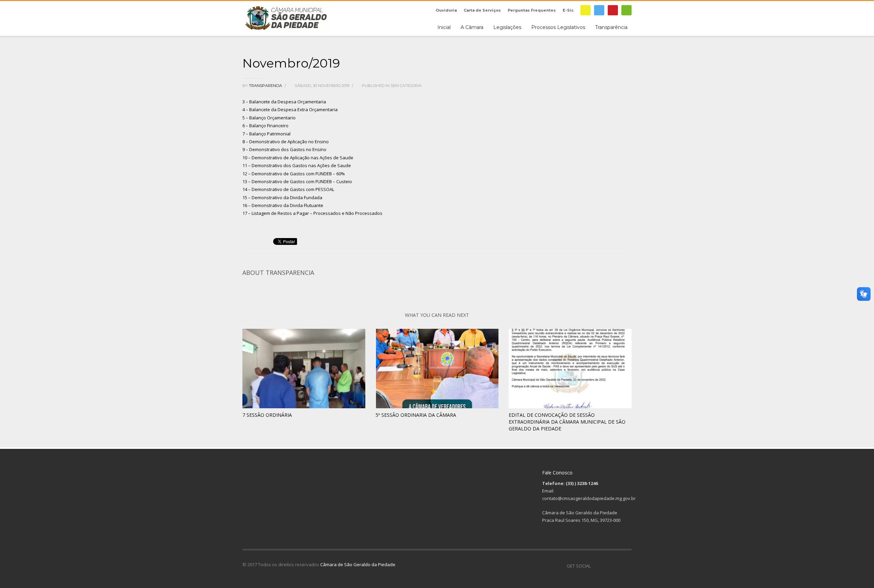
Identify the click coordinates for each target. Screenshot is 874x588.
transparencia (266, 85)
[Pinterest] (613, 10)
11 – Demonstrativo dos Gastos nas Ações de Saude (296, 165)
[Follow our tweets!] (606, 566)
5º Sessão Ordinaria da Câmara (416, 415)
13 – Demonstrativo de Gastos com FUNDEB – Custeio (297, 181)
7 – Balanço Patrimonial (266, 134)
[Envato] (626, 10)
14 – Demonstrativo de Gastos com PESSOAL (288, 189)
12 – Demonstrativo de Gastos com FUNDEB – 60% (293, 174)
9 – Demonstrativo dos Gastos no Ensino (284, 149)
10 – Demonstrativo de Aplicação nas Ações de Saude (297, 158)
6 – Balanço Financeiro (265, 125)
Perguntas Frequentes (532, 10)
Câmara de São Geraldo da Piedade (357, 564)
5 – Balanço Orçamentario (269, 118)
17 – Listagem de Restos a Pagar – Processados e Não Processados (312, 213)
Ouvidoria (446, 10)
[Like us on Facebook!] (596, 566)
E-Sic (568, 10)
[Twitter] (599, 10)
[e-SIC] (585, 10)
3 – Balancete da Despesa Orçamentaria (284, 102)
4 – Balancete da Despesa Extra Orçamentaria (290, 109)
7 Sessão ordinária (267, 415)
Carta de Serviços (482, 10)
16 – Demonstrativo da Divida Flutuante (282, 205)
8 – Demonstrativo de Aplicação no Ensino (285, 141)
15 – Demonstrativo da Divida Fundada (282, 197)
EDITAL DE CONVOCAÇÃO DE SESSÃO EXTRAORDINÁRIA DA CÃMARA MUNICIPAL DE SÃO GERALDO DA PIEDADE (567, 422)
